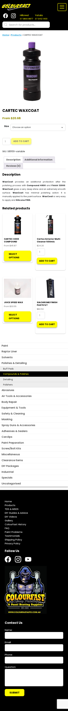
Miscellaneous (11, 454)
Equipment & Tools (14, 408)
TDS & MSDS (12, 509)
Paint (5, 346)
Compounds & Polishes (16, 374)
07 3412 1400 (41, 17)
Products (16, 34)
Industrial (8, 472)
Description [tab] (13, 159)
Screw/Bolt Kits (11, 448)
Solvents (7, 357)
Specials (7, 477)
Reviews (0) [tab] (13, 165)
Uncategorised (11, 483)
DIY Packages (10, 466)
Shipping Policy (13, 539)
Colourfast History (15, 524)
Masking (7, 419)
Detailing (8, 379)
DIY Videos (11, 516)
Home (5, 34)
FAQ (7, 528)
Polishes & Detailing (14, 363)
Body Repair (9, 402)
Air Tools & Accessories (17, 396)
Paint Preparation (13, 443)
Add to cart (21, 141)
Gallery (9, 520)
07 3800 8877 (26, 17)
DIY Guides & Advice (16, 513)
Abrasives (8, 390)
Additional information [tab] (39, 159)
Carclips (7, 437)
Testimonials (12, 535)
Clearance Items (12, 460)
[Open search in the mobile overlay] (26, 25)
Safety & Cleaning (13, 413)
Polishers (8, 384)
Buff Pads (8, 368)
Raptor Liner (9, 351)
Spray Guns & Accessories (18, 425)
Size (6, 126)
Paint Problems (13, 532)
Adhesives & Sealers (15, 431)
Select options (14, 255)
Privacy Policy (12, 543)
